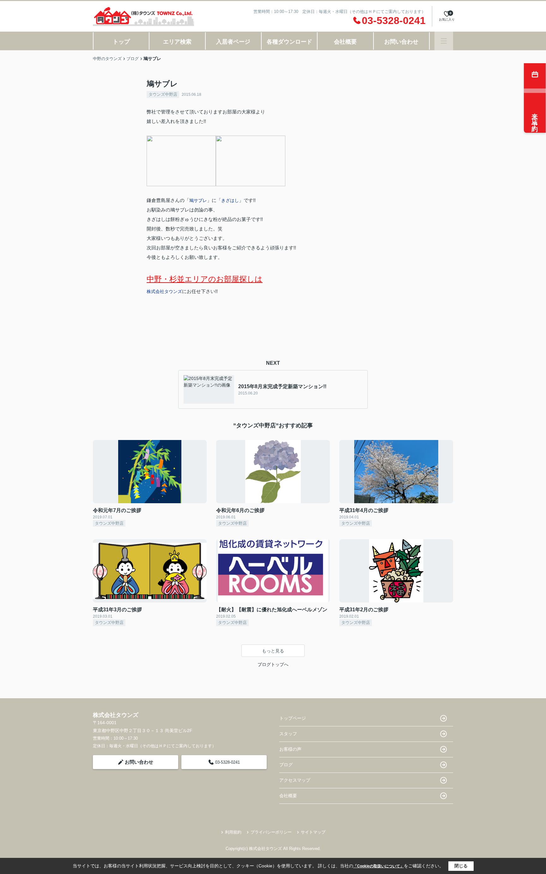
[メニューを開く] (444, 41)
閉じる (461, 865)
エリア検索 (177, 42)
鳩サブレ (198, 200)
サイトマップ (313, 832)
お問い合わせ (401, 42)
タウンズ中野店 (163, 94)
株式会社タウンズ (164, 291)
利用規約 (233, 832)
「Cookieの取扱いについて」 (378, 866)
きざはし (230, 200)
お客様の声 (290, 749)
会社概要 (345, 42)
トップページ (292, 718)
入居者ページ (233, 42)
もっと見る (273, 650)
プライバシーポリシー (271, 832)
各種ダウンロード (289, 42)
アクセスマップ (294, 780)
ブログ (286, 764)
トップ (121, 42)
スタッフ (288, 733)
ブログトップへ (273, 664)
